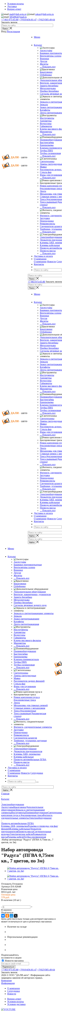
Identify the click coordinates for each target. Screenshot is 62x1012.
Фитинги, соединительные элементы (33, 727)
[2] (6, 903)
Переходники (47, 221)
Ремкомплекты (47, 223)
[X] (15, 916)
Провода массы (48, 250)
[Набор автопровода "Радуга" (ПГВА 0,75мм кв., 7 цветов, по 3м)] (34, 871)
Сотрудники (36, 773)
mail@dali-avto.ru (17, 14)
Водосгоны (45, 123)
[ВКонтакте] (3, 916)
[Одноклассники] (7, 916)
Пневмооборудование (25, 651)
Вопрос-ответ (14, 999)
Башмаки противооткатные (28, 564)
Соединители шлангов (25, 738)
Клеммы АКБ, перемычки (27, 754)
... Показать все (48, 66)
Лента (43, 191)
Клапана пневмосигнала (26, 659)
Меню (37, 37)
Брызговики (46, 72)
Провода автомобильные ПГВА (30, 759)
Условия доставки (16, 1004)
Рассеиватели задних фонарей (29, 681)
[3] (10, 903)
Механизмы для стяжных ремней (31, 705)
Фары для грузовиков (51, 175)
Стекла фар (45, 172)
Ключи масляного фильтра (27, 640)
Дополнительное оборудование (30, 591)
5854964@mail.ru (18, 17)
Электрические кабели (21, 834)
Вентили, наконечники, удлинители (32, 594)
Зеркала (44, 104)
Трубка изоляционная (35, 837)
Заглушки (45, 218)
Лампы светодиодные (25, 675)
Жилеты (44, 64)
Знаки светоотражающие (26, 618)
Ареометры (46, 121)
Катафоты (45, 110)
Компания (6, 980)
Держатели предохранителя (28, 751)
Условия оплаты (15, 1001)
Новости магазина (14, 960)
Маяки (43, 167)
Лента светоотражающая (26, 624)
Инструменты (47, 118)
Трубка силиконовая (50, 153)
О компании (40, 261)
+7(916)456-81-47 (28, 19)
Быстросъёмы (47, 142)
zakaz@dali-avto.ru (44, 14)
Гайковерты (46, 126)
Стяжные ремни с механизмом (29, 708)
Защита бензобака (49, 85)
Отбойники (46, 75)
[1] (3, 903)
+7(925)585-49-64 (46, 19)
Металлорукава (48, 88)
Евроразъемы (47, 145)
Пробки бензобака (49, 91)
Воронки (44, 58)
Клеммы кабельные (50, 245)
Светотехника (47, 161)
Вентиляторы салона (50, 56)
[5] (17, 903)
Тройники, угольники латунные (30, 740)
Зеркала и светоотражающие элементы (34, 613)
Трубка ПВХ (46, 150)
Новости (51, 261)
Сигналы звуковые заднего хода (30, 605)
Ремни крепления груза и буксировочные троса (27, 698)
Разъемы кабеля (16, 837)
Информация (8, 983)
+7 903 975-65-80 (10, 19)
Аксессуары (46, 50)
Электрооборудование (25, 748)
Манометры (46, 131)
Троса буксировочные (25, 710)
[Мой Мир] (11, 916)
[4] (13, 903)
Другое (43, 61)
